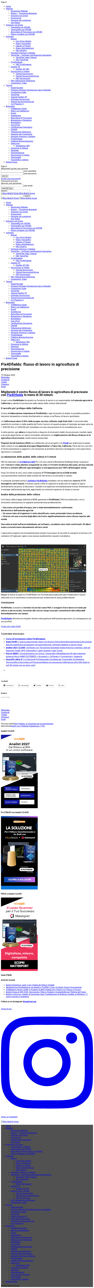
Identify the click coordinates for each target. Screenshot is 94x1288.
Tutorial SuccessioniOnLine (27, 76)
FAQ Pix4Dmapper (23, 64)
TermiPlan (15, 95)
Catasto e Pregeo (23, 46)
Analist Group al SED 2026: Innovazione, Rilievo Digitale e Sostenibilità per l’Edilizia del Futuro (46, 992)
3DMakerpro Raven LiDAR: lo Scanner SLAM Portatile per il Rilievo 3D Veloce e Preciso (43, 990)
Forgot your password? (11, 179)
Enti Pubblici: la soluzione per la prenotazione (33, 724)
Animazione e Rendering (21, 120)
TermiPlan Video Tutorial (26, 57)
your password (30, 173)
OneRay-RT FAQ (22, 69)
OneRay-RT (15, 67)
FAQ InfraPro (21, 50)
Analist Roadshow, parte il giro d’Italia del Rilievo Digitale (30, 985)
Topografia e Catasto (20, 160)
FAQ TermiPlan (22, 60)
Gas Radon (15, 23)
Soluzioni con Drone (19, 16)
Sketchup (15, 150)
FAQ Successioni (23, 78)
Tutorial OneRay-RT (19, 97)
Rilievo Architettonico (25, 48)
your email (28, 186)
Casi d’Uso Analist (23, 41)
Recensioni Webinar (19, 11)
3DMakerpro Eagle (19, 108)
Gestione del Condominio (21, 134)
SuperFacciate (17, 88)
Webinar (9, 9)
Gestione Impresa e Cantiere (23, 53)
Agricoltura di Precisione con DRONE (26, 32)
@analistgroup (29, 1001)
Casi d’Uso (15, 125)
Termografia (16, 157)
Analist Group (11, 162)
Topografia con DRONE (20, 27)
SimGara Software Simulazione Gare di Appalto (31, 90)
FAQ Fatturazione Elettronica (23, 81)
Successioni (16, 18)
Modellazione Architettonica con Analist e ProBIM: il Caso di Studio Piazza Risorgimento (44, 987)
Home (8, 6)
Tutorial (9, 85)
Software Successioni (20, 99)
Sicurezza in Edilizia (19, 148)
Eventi (13, 113)
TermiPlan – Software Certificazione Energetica (31, 55)
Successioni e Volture (20, 71)
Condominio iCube (18, 92)
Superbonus (16, 115)
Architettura (16, 122)
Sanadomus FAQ (23, 146)
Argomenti (10, 106)
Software (10, 36)
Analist (14, 39)
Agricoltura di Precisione (21, 118)
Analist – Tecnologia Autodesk (24, 13)
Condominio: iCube (19, 83)
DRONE (14, 129)
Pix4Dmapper (17, 62)
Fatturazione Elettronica (21, 132)
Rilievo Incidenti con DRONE (23, 34)
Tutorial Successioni (24, 74)
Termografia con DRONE (21, 29)
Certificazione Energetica (21, 127)
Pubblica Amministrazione (22, 141)
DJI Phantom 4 (17, 104)
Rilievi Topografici (23, 43)
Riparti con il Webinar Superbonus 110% (28, 726)
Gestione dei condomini (21, 20)
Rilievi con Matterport (20, 111)
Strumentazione (17, 153)
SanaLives (15, 143)
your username (30, 171)
